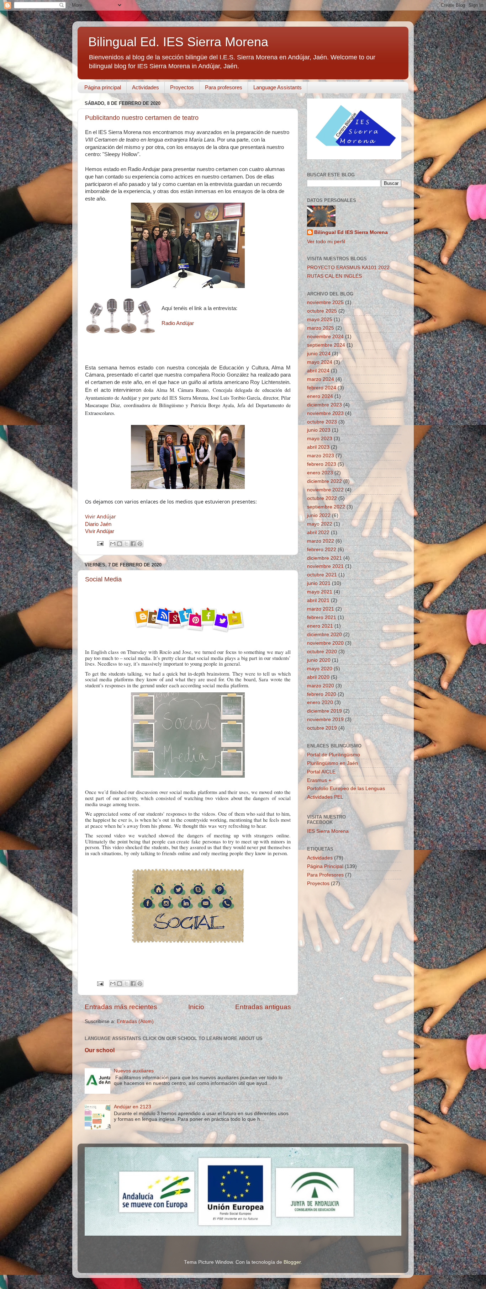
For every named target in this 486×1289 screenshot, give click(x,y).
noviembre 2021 (325, 566)
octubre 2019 (322, 728)
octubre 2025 (322, 311)
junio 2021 (319, 583)
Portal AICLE (321, 771)
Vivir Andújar (100, 516)
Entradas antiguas (263, 1007)
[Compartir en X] (126, 543)
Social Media (103, 579)
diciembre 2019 (324, 711)
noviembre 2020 (325, 643)
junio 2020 (319, 660)
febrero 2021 (321, 617)
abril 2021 (318, 600)
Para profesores (223, 87)
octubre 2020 (322, 651)
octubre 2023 (322, 422)
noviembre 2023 (325, 413)
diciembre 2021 (324, 558)
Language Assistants (277, 87)
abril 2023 (318, 447)
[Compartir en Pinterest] (139, 543)
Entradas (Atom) (135, 1021)
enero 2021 (320, 626)
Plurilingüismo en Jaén (332, 763)
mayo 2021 (319, 592)
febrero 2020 (321, 694)
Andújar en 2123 (132, 1106)
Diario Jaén (98, 524)
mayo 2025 (319, 319)
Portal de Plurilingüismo (333, 754)
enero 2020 (320, 702)
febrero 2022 (321, 549)
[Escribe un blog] (119, 543)
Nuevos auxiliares (134, 1071)
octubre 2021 (322, 574)
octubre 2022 (322, 498)
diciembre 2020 (324, 634)
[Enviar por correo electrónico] (112, 543)
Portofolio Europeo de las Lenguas (346, 788)
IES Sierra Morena (328, 831)
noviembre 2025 (325, 302)
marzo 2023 (320, 455)
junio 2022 (319, 515)
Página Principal (325, 866)
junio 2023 (319, 430)
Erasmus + (319, 780)
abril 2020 (318, 677)
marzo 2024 (320, 379)
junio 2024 (319, 353)
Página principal (102, 87)
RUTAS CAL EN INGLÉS (334, 276)
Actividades (145, 87)
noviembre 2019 (325, 719)
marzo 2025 (320, 328)
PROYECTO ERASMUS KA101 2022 (348, 267)
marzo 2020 (320, 685)
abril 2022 (318, 532)
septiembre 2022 (326, 507)
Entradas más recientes (121, 1007)
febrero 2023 (321, 464)
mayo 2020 (319, 668)
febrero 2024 (321, 387)
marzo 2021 (320, 609)
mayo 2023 (319, 438)
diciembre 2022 (324, 481)
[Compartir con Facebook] (133, 543)
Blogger (292, 1262)
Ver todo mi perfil (326, 241)
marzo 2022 (320, 541)
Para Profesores (325, 875)
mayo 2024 (319, 362)
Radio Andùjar (178, 323)
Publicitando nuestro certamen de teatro (142, 117)
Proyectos (182, 87)
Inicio (196, 1007)
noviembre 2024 (325, 336)
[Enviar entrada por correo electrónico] (100, 543)
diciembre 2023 (324, 405)
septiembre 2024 (326, 345)
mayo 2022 (319, 524)
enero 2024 (320, 396)
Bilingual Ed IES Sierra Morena (351, 232)
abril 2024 (318, 370)
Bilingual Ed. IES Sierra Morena (178, 41)
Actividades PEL (325, 797)
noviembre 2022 (325, 489)
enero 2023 (320, 472)
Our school (100, 1050)
